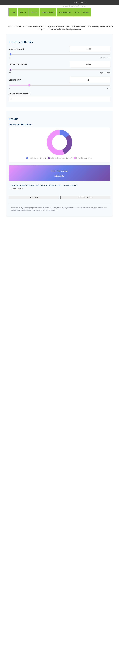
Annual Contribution (18, 64)
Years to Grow (15, 80)
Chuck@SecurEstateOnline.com (75, 6)
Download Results (85, 197)
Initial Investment (16, 49)
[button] (23, 12)
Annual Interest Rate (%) (19, 93)
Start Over (34, 197)
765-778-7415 (81, 2)
